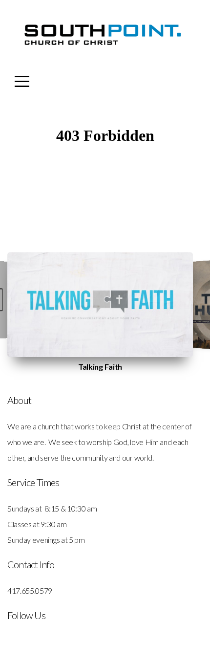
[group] (100, 304)
